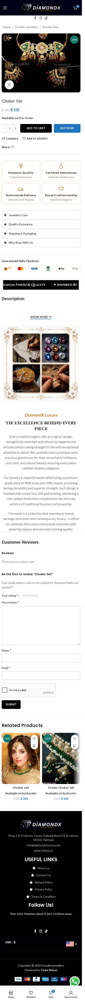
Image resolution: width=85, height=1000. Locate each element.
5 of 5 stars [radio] (36, 595)
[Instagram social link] (40, 18)
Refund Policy (43, 882)
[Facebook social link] (35, 18)
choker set (21, 788)
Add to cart (36, 128)
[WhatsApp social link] (12, 147)
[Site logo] (41, 7)
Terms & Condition (43, 896)
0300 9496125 (43, 850)
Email (6, 667)
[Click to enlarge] (9, 85)
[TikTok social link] (46, 18)
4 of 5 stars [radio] (33, 595)
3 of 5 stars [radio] (30, 595)
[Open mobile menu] (5, 8)
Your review (10, 602)
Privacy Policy (43, 889)
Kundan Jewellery (26, 27)
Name (6, 650)
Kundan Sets (50, 27)
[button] (34, 745)
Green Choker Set (61, 788)
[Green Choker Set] (61, 758)
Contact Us (43, 875)
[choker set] (21, 758)
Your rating (10, 595)
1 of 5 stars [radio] (23, 595)
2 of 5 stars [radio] (26, 595)
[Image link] (41, 824)
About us (44, 868)
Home (7, 27)
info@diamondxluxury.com (43, 845)
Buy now (67, 128)
